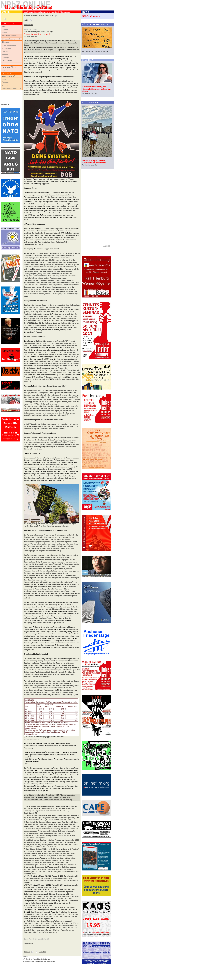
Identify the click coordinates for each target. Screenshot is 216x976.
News (4, 26)
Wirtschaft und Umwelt (11, 39)
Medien (5, 54)
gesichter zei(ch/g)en (62, 526)
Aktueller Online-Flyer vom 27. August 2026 (38, 15)
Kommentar (6, 48)
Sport (4, 64)
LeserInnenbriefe (9, 76)
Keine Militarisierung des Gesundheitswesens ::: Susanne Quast (96, 89)
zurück (26, 20)
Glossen (5, 51)
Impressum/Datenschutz (11, 88)
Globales (5, 42)
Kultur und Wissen (9, 67)
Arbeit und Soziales (10, 36)
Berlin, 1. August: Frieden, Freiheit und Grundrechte (94, 161)
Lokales (5, 29)
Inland (4, 32)
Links (4, 79)
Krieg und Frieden (9, 45)
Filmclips (5, 57)
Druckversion (28, 25)
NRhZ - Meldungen (91, 16)
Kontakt (5, 85)
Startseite (27, 952)
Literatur (5, 70)
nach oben (42, 952)
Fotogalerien (7, 61)
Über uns (5, 82)
